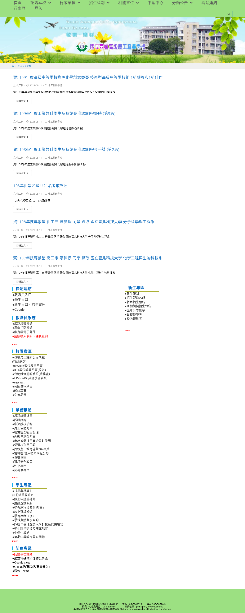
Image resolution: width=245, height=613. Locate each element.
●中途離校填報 (22, 424)
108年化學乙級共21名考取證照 (40, 185)
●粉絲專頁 (19, 390)
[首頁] (13, 66)
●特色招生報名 (135, 302)
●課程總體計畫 (22, 415)
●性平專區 (19, 466)
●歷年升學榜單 (135, 310)
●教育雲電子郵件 (24, 332)
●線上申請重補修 (24, 499)
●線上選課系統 (22, 511)
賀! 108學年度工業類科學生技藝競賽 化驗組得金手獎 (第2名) (66, 149)
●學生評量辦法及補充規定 (30, 528)
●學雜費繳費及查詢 (25, 520)
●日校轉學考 (133, 314)
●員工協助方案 (22, 428)
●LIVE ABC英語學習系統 (29, 378)
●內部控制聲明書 (24, 436)
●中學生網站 (20, 532)
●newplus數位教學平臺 (27, 365)
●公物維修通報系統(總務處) (31, 374)
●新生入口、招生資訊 (28, 305)
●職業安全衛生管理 (25, 432)
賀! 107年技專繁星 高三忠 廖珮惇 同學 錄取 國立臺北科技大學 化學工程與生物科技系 (88, 258)
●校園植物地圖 (22, 386)
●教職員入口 (22, 295)
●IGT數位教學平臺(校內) (29, 370)
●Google (18, 309)
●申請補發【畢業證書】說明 (31, 441)
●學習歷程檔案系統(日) (28, 507)
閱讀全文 (21, 101)
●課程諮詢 (19, 420)
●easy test (18, 382)
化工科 (19, 85)
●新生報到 (132, 293)
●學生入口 (20, 300)
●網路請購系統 (22, 323)
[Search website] (228, 14)
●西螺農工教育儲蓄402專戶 (30, 449)
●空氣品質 (19, 395)
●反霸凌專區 (20, 470)
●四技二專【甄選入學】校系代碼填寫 (37, 524)
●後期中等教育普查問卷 (28, 537)
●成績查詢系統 (22, 503)
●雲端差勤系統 (22, 327)
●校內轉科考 (133, 318)
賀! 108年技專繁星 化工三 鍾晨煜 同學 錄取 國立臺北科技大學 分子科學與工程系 (84, 221)
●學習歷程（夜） (24, 516)
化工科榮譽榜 (55, 85)
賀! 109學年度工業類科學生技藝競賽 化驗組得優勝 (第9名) (64, 113)
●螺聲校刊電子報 (24, 445)
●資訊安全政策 (22, 461)
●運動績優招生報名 (138, 306)
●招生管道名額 (135, 298)
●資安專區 (19, 457)
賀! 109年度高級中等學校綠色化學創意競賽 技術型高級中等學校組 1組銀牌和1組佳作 (88, 77)
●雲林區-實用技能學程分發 (30, 453)
